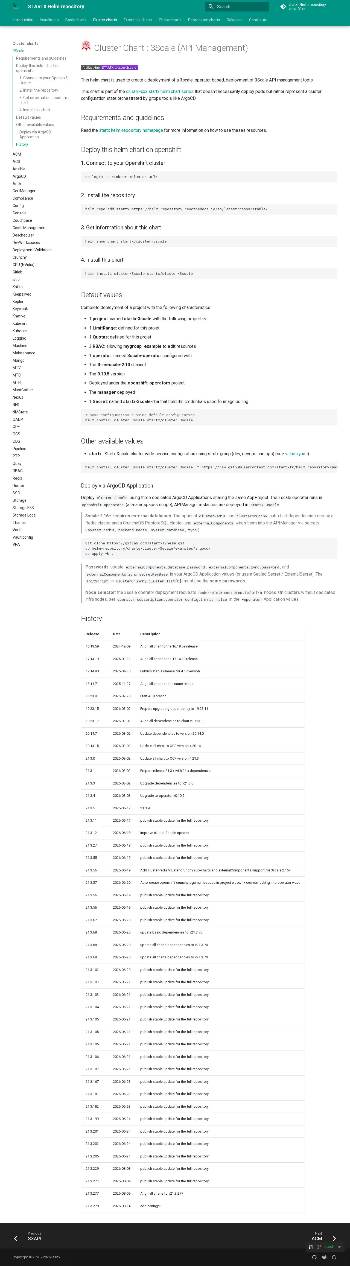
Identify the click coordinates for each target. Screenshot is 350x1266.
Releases (235, 20)
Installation (49, 20)
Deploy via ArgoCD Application (35, 134)
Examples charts (138, 20)
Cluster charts (105, 20)
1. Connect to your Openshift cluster (44, 80)
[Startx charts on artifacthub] (334, 1257)
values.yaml (296, 453)
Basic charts (75, 20)
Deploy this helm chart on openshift (38, 68)
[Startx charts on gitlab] (324, 1257)
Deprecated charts (204, 20)
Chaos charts (170, 20)
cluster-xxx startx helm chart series (160, 91)
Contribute (258, 20)
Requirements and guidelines (41, 58)
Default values (28, 117)
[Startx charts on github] (314, 1257)
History (22, 144)
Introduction (23, 20)
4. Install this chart (34, 110)
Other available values (35, 124)
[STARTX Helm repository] (15, 6)
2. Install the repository (38, 90)
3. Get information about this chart (44, 100)
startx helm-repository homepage (131, 130)
